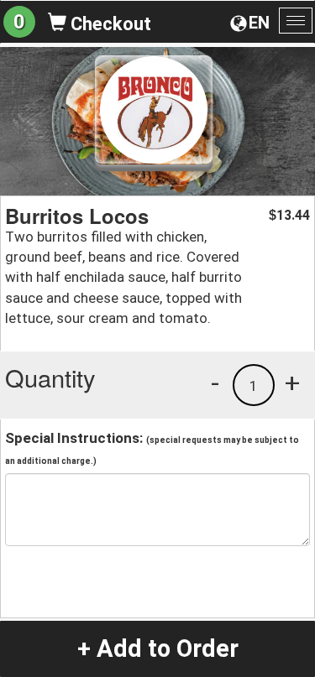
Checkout (108, 23)
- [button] (215, 382)
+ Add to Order (158, 648)
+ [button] (292, 382)
